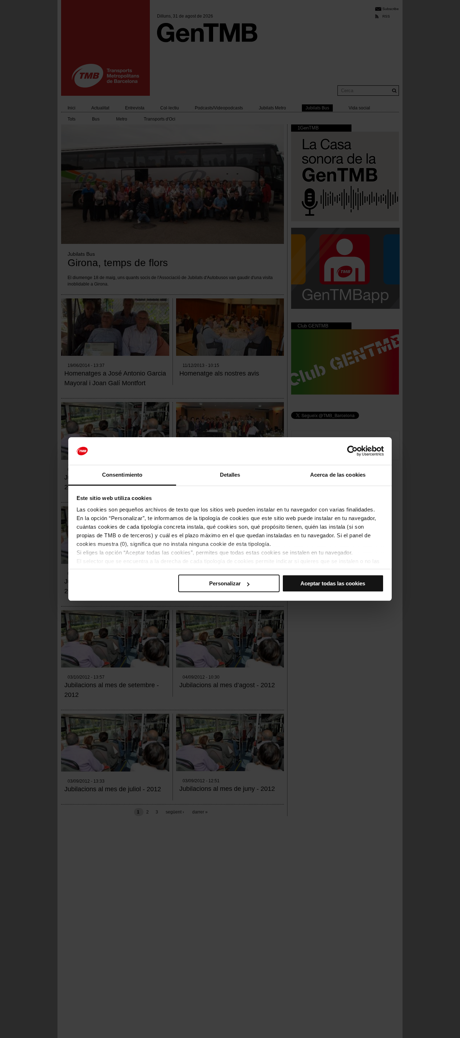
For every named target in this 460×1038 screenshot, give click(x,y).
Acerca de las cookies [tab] (337, 475)
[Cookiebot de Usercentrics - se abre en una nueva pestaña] (352, 451)
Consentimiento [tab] (122, 475)
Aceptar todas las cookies (332, 583)
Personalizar (225, 583)
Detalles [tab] (230, 475)
